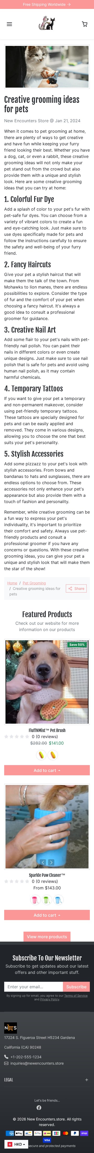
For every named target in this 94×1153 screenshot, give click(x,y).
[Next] (51, 717)
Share (79, 588)
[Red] (35, 900)
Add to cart (45, 770)
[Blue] (58, 900)
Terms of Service (76, 995)
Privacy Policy (49, 999)
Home (12, 583)
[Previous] (43, 717)
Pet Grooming (34, 583)
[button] (9, 24)
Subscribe (76, 986)
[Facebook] (38, 1107)
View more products (47, 936)
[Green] (41, 755)
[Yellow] (53, 755)
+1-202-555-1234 (26, 1057)
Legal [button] (8, 1079)
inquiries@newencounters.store (37, 1063)
